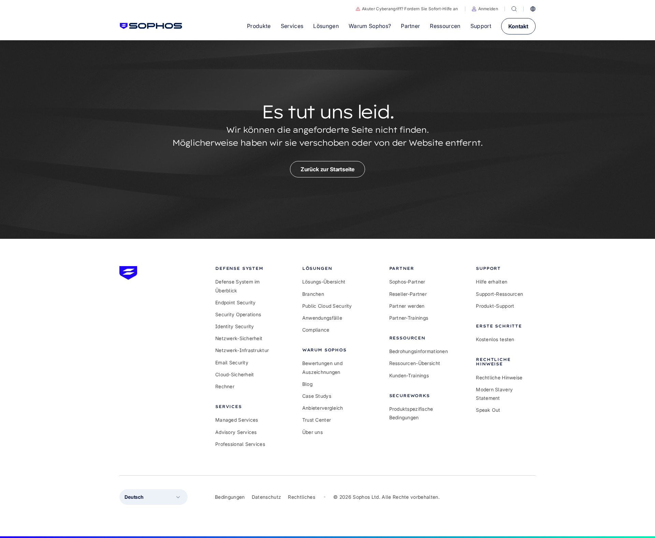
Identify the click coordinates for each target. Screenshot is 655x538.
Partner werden (407, 306)
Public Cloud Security (327, 306)
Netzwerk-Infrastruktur (242, 350)
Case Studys (316, 396)
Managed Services (236, 420)
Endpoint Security (235, 302)
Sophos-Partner (407, 282)
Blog (307, 384)
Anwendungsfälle (322, 318)
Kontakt (518, 26)
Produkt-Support (495, 306)
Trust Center (316, 420)
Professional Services (240, 444)
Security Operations (238, 314)
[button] (485, 9)
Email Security (231, 362)
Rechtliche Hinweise (499, 377)
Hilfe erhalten (491, 282)
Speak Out (488, 410)
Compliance (316, 330)
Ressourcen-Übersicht (414, 363)
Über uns (312, 432)
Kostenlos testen (495, 339)
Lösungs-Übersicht (324, 282)
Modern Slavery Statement (494, 394)
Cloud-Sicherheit (234, 374)
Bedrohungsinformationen (418, 351)
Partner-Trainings (408, 318)
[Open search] (514, 9)
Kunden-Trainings (409, 375)
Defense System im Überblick (237, 286)
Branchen (313, 294)
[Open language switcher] (533, 9)
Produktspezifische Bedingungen (411, 413)
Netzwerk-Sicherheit (238, 338)
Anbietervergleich (322, 408)
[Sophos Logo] (151, 26)
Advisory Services (236, 432)
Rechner (224, 386)
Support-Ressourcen (499, 294)
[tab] (245, 268)
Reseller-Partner (408, 294)
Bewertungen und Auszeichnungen (322, 367)
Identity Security (234, 326)
